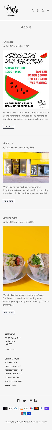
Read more (8, 127)
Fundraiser (8, 41)
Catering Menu (10, 217)
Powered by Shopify (39, 422)
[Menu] (47, 10)
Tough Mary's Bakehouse (21, 422)
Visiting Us (8, 143)
